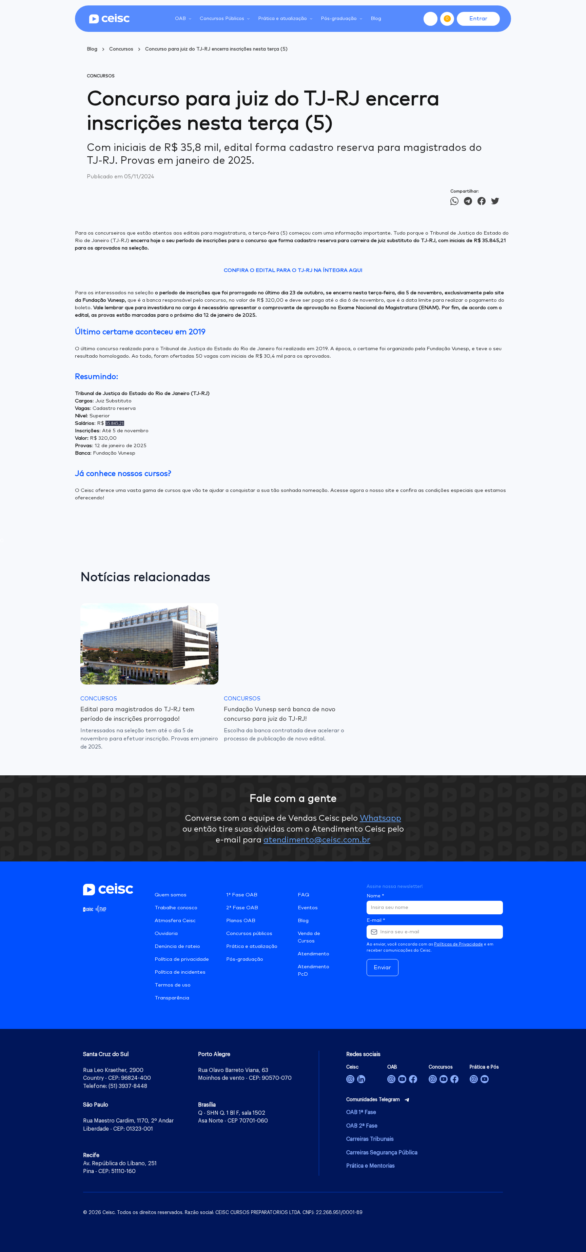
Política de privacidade (182, 959)
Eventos (308, 907)
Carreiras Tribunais (370, 1139)
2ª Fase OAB (242, 907)
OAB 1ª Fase (361, 1112)
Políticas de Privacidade (458, 944)
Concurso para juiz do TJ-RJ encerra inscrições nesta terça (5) (216, 49)
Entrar (478, 18)
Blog (376, 18)
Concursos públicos (249, 933)
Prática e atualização (251, 946)
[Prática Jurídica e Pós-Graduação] (485, 1079)
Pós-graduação (244, 959)
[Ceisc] (350, 1079)
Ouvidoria (166, 933)
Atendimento (313, 953)
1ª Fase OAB (241, 894)
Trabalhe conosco (176, 907)
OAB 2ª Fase (361, 1126)
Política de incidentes (180, 972)
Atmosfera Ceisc (175, 920)
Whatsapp (380, 818)
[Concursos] (433, 1079)
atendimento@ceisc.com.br (316, 840)
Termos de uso (173, 985)
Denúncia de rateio (177, 946)
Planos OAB (240, 920)
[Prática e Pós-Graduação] (474, 1079)
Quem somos (171, 894)
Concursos (121, 49)
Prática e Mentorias (370, 1166)
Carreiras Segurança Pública (381, 1152)
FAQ (303, 894)
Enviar (382, 967)
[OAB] (391, 1079)
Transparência (172, 997)
